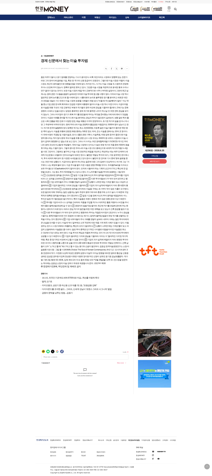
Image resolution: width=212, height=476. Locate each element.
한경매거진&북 (39, 2)
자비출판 (153, 2)
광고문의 (116, 440)
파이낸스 (112, 17)
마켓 (84, 17)
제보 (160, 2)
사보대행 (147, 2)
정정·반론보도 (156, 440)
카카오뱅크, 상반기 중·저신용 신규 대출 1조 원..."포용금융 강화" (69, 285)
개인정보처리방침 (134, 440)
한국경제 (53, 452)
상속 (127, 17)
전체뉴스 (51, 17)
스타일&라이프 (144, 17)
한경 (110, 2)
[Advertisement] (106, 37)
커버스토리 (68, 17)
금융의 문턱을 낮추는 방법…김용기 (57, 293)
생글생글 (68, 456)
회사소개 (101, 440)
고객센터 (165, 440)
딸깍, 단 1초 (47, 281)
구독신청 (167, 2)
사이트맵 (173, 440)
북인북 (162, 17)
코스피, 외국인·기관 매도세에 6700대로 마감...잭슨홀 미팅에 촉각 (70, 277)
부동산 (97, 17)
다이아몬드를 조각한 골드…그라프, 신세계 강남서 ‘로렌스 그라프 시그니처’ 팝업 (77, 289)
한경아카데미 (101, 452)
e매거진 (174, 2)
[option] (146, 9)
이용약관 (123, 440)
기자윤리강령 (145, 440)
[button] (169, 9)
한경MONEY (49, 56)
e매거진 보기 (154, 161)
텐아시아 (53, 456)
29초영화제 (100, 456)
